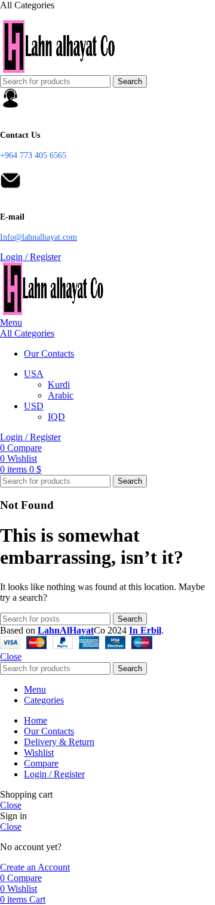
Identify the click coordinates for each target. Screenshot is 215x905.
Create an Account (35, 867)
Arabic (60, 395)
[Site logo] (59, 69)
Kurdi (59, 384)
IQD (56, 417)
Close (11, 656)
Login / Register (54, 774)
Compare (41, 763)
